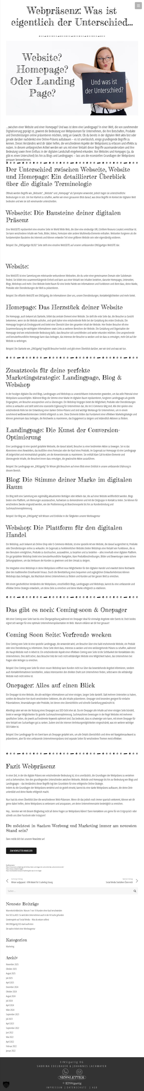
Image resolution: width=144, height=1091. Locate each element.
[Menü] (138, 5)
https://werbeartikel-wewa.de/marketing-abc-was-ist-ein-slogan (23, 870)
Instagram (40, 815)
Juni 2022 (9, 1032)
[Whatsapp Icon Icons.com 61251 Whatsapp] (37, 1071)
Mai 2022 (10, 1037)
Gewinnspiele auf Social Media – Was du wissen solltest (27, 919)
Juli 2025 (9, 978)
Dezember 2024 (12, 987)
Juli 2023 (9, 1018)
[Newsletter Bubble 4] (72, 1078)
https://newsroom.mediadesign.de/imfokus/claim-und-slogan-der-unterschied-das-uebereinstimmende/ (35, 867)
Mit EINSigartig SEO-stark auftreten (19, 924)
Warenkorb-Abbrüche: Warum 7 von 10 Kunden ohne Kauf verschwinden (34, 910)
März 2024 (10, 1009)
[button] (6, 1085)
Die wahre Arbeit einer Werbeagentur (20, 928)
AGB (95, 1087)
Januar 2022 (10, 1050)
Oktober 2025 (11, 968)
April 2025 (10, 982)
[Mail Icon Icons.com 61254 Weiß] (91, 1071)
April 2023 (10, 1023)
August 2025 (10, 973)
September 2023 (12, 1014)
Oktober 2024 (11, 991)
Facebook (26, 815)
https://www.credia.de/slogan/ (14, 869)
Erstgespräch (126, 811)
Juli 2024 (9, 1000)
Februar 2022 (11, 1046)
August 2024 (10, 996)
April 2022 (10, 1041)
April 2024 (10, 1005)
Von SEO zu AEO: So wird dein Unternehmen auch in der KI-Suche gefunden (35, 915)
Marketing (10, 946)
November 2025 (12, 964)
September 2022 (12, 1028)
